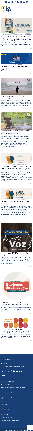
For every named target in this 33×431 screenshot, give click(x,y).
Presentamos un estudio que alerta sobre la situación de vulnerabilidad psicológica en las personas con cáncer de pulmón (16, 168)
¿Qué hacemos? (5, 401)
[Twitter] (8, 2)
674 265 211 (6, 364)
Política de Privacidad (7, 381)
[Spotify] (21, 2)
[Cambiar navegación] (30, 8)
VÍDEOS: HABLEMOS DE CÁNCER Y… (13, 329)
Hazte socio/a (5, 414)
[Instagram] (11, 2)
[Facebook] (15, 2)
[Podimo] (27, 2)
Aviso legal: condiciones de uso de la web (13, 387)
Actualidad (4, 404)
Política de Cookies (6, 384)
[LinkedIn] (18, 2)
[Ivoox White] (19, 371)
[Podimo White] (21, 371)
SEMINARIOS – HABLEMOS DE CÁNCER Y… (16, 302)
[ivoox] (24, 2)
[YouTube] (5, 2)
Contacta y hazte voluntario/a (10, 421)
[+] (16, 27)
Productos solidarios (7, 417)
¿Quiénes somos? (6, 398)
